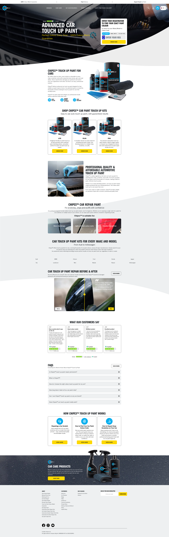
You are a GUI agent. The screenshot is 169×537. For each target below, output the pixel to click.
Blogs (62, 497)
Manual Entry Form (46, 495)
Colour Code (122, 33)
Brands (49, 8)
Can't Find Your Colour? (103, 8)
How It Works (86, 8)
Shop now (56, 478)
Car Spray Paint (45, 507)
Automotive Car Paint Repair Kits (49, 514)
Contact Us (63, 500)
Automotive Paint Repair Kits (48, 509)
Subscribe (123, 494)
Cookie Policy (64, 509)
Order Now (113, 42)
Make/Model (114, 33)
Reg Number (106, 33)
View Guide (59, 442)
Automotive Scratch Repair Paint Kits (50, 513)
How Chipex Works (46, 493)
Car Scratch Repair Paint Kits (48, 511)
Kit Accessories (71, 8)
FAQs (62, 498)
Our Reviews (64, 495)
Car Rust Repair (45, 498)
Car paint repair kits (46, 516)
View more (116, 273)
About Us (63, 493)
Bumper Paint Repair (46, 502)
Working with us (45, 497)
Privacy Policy (64, 504)
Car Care (59, 8)
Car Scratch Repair (46, 500)
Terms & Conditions (65, 502)
